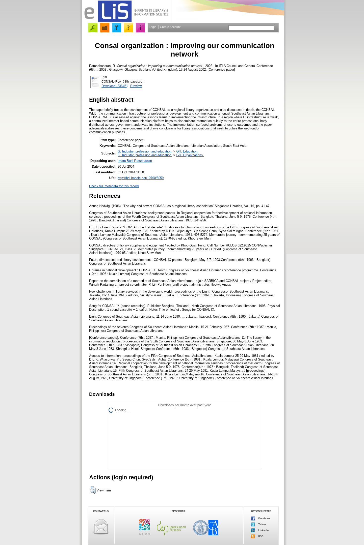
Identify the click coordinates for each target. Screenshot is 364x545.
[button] (93, 490)
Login (152, 27)
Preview (136, 86)
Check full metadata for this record (114, 186)
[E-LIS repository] (126, 21)
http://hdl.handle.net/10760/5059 (141, 178)
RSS (260, 536)
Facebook (264, 518)
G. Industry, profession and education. (145, 151)
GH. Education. (187, 151)
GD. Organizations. (190, 155)
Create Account (170, 27)
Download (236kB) (115, 86)
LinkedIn (263, 530)
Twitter (262, 524)
